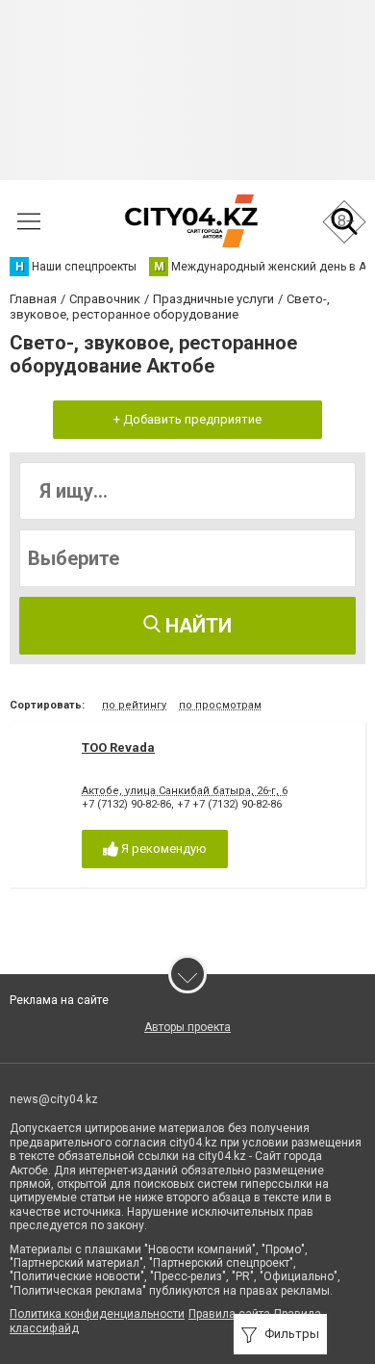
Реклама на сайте (59, 1000)
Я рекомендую (162, 848)
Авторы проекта (187, 1027)
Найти (196, 625)
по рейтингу (134, 705)
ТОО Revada (118, 747)
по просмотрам (220, 705)
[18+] (191, 220)
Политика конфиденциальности (97, 1314)
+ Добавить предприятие (187, 419)
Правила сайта (229, 1314)
